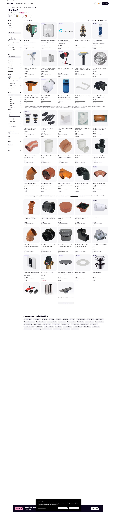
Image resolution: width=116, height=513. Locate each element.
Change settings (42, 508)
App (28, 3)
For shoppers (9, 0)
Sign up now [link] (95, 508)
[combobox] (92, 20)
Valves (10, 27)
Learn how (26, 12)
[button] (99, 3)
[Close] (79, 501)
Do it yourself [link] (19, 7)
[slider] (9, 40)
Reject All (62, 508)
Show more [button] (65, 303)
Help (32, 3)
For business (15, 0)
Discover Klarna (19, 3)
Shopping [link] (13, 7)
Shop (25, 3)
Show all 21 (10, 109)
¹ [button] (29, 74)
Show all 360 (10, 71)
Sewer (10, 28)
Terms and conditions (74, 107)
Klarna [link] (9, 7)
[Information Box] (31, 20)
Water (10, 25)
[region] (58, 505)
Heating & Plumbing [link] (27, 7)
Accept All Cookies (73, 508)
